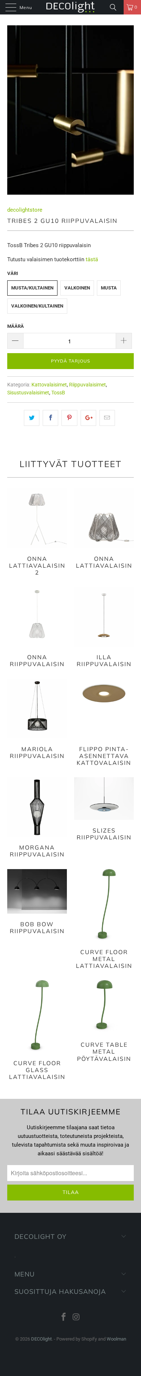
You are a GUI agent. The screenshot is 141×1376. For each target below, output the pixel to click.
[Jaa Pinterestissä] (69, 418)
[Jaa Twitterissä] (31, 418)
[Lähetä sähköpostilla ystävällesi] (107, 418)
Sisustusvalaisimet (28, 392)
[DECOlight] (70, 7)
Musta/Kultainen (32, 288)
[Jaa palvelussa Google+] (88, 418)
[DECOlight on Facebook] (64, 1317)
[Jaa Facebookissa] (50, 418)
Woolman (116, 1339)
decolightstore (24, 210)
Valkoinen (77, 288)
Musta (109, 288)
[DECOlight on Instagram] (76, 1317)
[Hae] (115, 7)
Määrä (15, 326)
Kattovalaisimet (49, 385)
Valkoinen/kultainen (37, 306)
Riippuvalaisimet (87, 385)
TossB (58, 392)
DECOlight (41, 1339)
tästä (92, 259)
